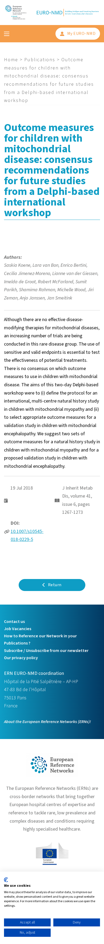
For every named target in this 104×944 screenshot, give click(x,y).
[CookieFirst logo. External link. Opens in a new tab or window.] (6, 879)
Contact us (14, 622)
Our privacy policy (21, 658)
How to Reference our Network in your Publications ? (40, 639)
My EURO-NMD (81, 33)
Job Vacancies (17, 629)
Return (55, 585)
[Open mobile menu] (6, 34)
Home (11, 59)
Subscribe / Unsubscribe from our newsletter (46, 651)
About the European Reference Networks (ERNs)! (47, 722)
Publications (39, 59)
